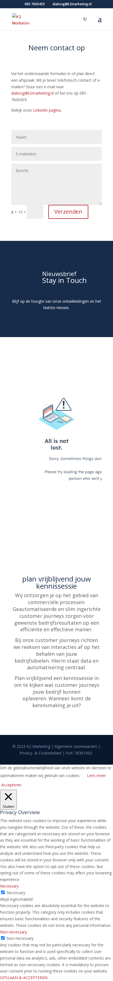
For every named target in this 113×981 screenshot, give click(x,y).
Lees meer (96, 775)
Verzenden (68, 211)
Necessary (16, 892)
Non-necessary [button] (13, 932)
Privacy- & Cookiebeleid (40, 753)
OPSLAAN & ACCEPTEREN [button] (23, 977)
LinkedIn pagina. (47, 110)
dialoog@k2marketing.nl (32, 93)
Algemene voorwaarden (76, 746)
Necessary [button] (9, 886)
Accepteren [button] (11, 784)
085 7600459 (35, 4)
